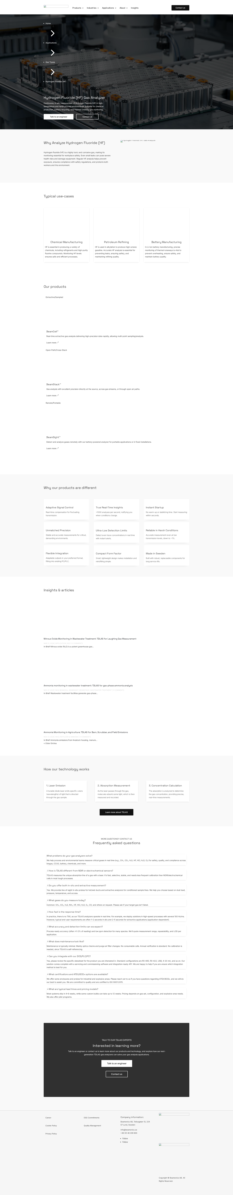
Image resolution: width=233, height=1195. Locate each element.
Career (48, 1118)
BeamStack (84, 690)
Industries (91, 8)
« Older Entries (50, 743)
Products (76, 8)
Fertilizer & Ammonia (69, 737)
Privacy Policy (51, 1134)
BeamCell (64, 690)
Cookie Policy (51, 1126)
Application (60, 643)
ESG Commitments (91, 1118)
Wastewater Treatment (101, 690)
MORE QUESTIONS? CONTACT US (116, 839)
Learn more (51, 342)
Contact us (180, 8)
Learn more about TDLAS (116, 812)
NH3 (57, 690)
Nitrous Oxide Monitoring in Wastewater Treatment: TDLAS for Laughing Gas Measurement (90, 638)
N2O (68, 643)
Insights (134, 8)
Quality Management (92, 1126)
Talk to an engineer (116, 1063)
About (122, 8)
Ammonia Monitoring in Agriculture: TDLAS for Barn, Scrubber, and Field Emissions (86, 732)
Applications (108, 8)
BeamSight (74, 690)
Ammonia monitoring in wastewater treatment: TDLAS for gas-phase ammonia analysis (88, 685)
